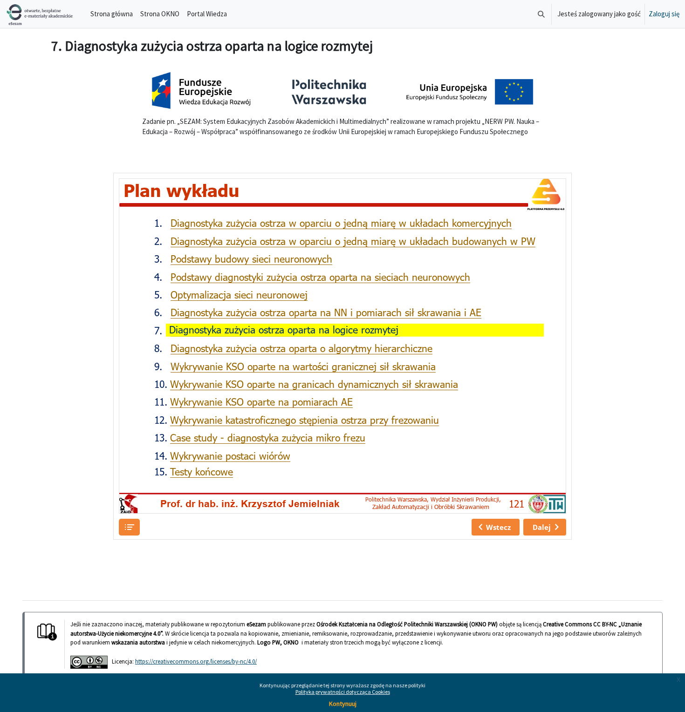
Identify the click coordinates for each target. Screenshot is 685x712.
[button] (541, 14)
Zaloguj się (664, 13)
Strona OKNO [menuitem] (159, 13)
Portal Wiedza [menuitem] (207, 13)
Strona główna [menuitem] (111, 13)
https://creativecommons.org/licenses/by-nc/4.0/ (196, 661)
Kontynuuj (342, 703)
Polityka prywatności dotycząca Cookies (342, 691)
